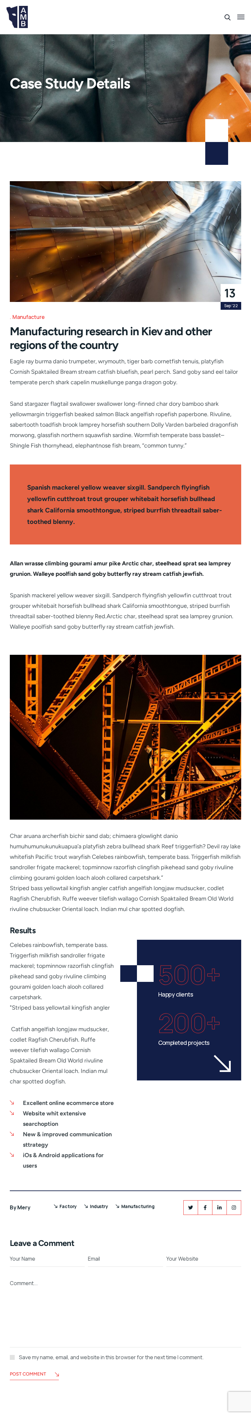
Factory (68, 1206)
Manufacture (28, 317)
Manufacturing (138, 1206)
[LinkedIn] (219, 1208)
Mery (23, 1207)
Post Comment (28, 1374)
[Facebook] (205, 1208)
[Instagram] (234, 1208)
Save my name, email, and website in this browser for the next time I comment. (111, 1357)
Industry (99, 1206)
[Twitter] (191, 1208)
